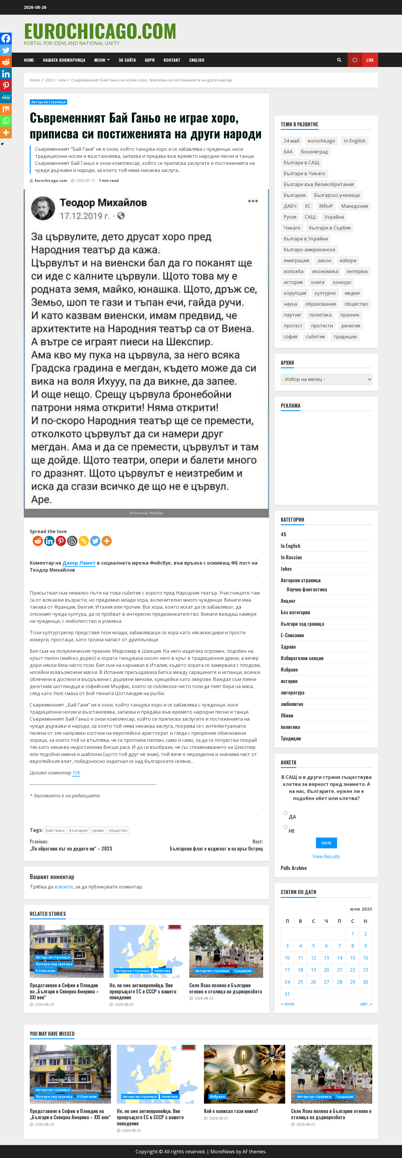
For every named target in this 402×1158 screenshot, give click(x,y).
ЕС (308, 206)
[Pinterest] (61, 541)
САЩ (310, 217)
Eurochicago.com (100, 30)
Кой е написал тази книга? (244, 1074)
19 (313, 970)
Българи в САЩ (301, 163)
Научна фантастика (307, 589)
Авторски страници (48, 102)
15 (352, 958)
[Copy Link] (84, 541)
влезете (63, 886)
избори (348, 260)
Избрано (289, 669)
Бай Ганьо (55, 830)
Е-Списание (45, 971)
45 (283, 534)
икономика (325, 271)
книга (317, 282)
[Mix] (6, 109)
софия (290, 337)
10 (287, 958)
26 (313, 982)
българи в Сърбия (329, 228)
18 (300, 970)
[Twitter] (95, 541)
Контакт (172, 60)
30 (365, 982)
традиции (345, 337)
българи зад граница (54, 964)
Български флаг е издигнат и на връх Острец (216, 845)
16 (365, 958)
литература (292, 692)
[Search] (339, 60)
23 (365, 970)
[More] (107, 541)
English (196, 60)
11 (300, 958)
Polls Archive (294, 868)
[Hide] (2, 144)
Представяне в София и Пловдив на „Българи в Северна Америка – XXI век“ (67, 951)
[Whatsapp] (6, 121)
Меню (99, 60)
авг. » (366, 1003)
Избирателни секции (302, 658)
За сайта (127, 60)
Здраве (288, 646)
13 (326, 958)
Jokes (286, 569)
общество (118, 830)
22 (352, 970)
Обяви (287, 715)
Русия (290, 217)
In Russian (291, 557)
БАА (288, 152)
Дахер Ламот (79, 563)
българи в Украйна (306, 239)
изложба (293, 271)
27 (326, 982)
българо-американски (309, 250)
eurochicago (321, 141)
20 (326, 970)
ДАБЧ (290, 206)
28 (339, 982)
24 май (291, 141)
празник (350, 315)
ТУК (76, 772)
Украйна (334, 217)
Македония (354, 206)
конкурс (342, 282)
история (293, 282)
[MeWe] (6, 97)
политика (163, 971)
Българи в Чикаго (304, 173)
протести (322, 326)
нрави (98, 830)
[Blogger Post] (72, 541)
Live (370, 60)
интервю (357, 271)
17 (287, 970)
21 (339, 970)
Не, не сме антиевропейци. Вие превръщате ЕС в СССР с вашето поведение (146, 951)
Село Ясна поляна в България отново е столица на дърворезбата (226, 951)
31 (287, 994)
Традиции (242, 971)
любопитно (292, 704)
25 (300, 982)
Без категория (295, 612)
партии (292, 315)
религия (350, 326)
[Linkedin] (49, 541)
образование (320, 304)
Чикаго (292, 228)
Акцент (288, 601)
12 (313, 958)
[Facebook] (6, 38)
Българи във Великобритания (319, 184)
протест (293, 326)
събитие (315, 337)
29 (352, 982)
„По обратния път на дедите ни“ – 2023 (71, 845)
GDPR (150, 60)
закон (324, 260)
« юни (287, 1003)
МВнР (326, 206)
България (78, 830)
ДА (292, 817)
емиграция (296, 260)
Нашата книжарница (64, 60)
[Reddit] (38, 541)
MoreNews (222, 1151)
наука (290, 304)
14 (339, 958)
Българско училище (337, 195)
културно (325, 293)
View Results (326, 857)
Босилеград (314, 152)
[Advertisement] (325, 461)
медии (352, 293)
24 (287, 982)
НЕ (292, 831)
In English (355, 141)
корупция (295, 293)
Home (29, 60)
